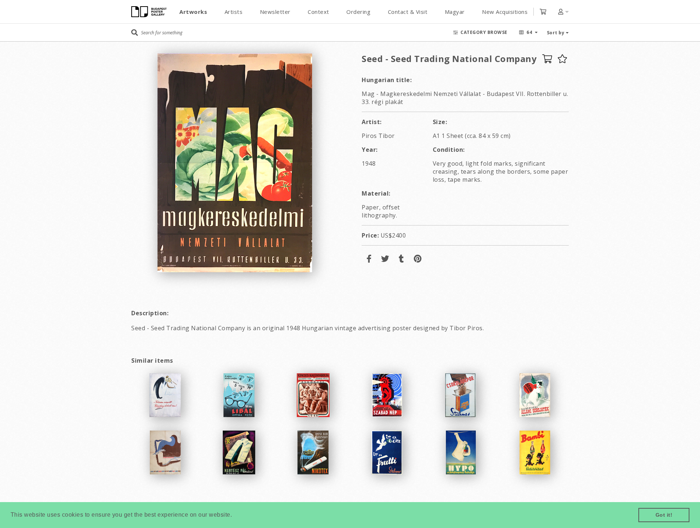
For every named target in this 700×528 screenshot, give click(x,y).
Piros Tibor (378, 136)
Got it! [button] (664, 515)
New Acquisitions (505, 11)
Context (318, 11)
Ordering (358, 11)
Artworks (193, 11)
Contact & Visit (408, 11)
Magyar (455, 11)
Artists (234, 11)
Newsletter (275, 11)
